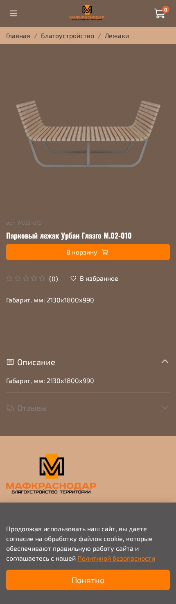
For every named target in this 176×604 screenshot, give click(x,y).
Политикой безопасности (116, 558)
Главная (18, 35)
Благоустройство (67, 35)
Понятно (88, 580)
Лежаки (117, 35)
